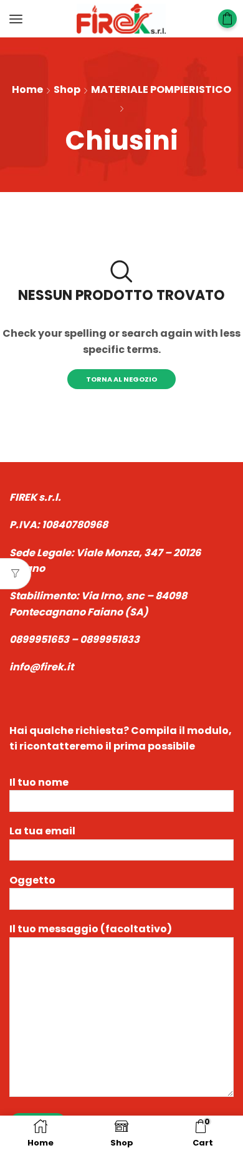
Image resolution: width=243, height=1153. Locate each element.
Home (27, 89)
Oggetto (32, 880)
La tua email (42, 831)
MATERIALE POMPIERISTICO (161, 89)
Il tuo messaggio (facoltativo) (90, 929)
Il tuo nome (39, 782)
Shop (67, 89)
